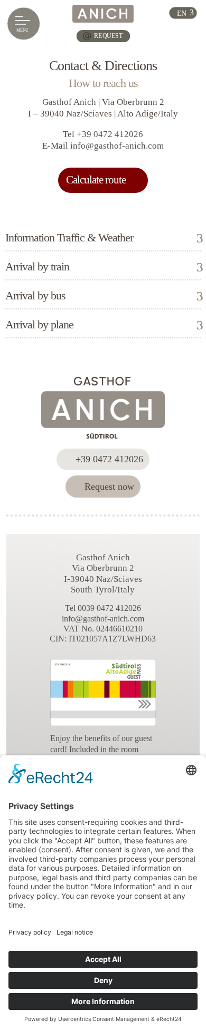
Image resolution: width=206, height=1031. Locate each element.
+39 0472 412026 (110, 134)
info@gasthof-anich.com (117, 146)
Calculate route (96, 179)
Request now (109, 486)
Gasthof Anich (69, 102)
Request (108, 36)
